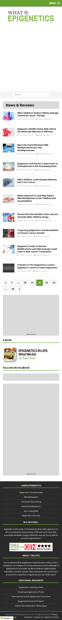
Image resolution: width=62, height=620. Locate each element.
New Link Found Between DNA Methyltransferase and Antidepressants (32, 148)
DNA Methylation (31, 497)
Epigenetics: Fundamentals (31, 492)
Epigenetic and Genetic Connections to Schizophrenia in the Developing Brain (37, 165)
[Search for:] (31, 94)
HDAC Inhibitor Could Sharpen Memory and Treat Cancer (37, 181)
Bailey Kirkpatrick (44, 119)
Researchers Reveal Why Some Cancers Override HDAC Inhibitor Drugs (37, 215)
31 (32, 282)
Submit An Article (51, 617)
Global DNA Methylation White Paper (31, 605)
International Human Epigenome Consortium (31, 596)
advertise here (31, 334)
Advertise (28, 617)
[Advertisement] (31, 56)
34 (54, 282)
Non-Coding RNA (31, 511)
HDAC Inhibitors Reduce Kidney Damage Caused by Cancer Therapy (38, 114)
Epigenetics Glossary (31, 515)
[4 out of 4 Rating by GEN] (31, 550)
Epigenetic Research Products (31, 601)
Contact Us (38, 617)
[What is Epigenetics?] (31, 16)
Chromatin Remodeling (31, 501)
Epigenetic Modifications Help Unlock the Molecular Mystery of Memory (36, 130)
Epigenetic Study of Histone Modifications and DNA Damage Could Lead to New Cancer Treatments (37, 249)
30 (25, 282)
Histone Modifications (31, 506)
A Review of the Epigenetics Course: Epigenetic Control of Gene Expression (37, 266)
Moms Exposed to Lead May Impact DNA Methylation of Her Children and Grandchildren (36, 198)
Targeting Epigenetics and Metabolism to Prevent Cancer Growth (37, 231)
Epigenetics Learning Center (31, 587)
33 (47, 282)
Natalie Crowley (41, 271)
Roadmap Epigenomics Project (31, 592)
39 (13, 288)
